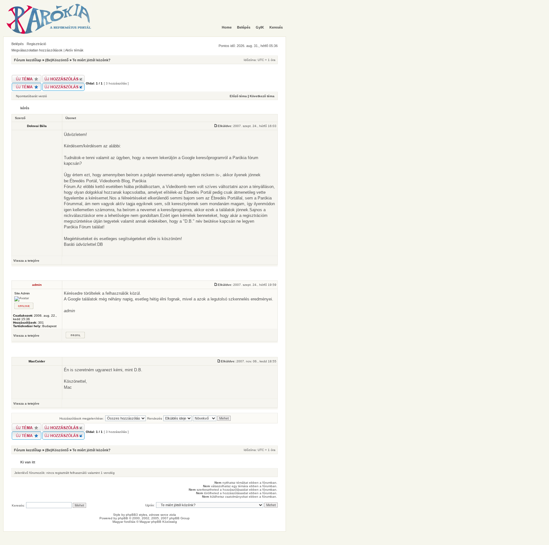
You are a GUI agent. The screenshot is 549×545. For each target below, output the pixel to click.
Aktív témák (74, 50)
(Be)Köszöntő (57, 60)
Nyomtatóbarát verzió (31, 96)
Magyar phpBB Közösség (158, 521)
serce (164, 514)
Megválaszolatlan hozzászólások (37, 50)
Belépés (17, 44)
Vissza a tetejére (26, 260)
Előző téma (238, 96)
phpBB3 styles (136, 514)
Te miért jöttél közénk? (91, 60)
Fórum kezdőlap (27, 60)
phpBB (123, 518)
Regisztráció (36, 44)
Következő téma (262, 96)
